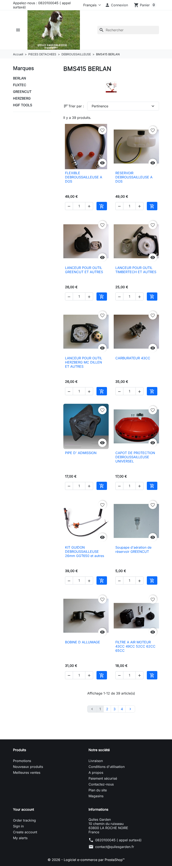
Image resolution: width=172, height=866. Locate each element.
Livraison (96, 761)
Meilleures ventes (26, 772)
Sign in (18, 826)
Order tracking (24, 820)
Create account (25, 832)
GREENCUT (22, 92)
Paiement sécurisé (103, 778)
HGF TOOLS (22, 105)
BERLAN (19, 78)
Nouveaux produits (28, 767)
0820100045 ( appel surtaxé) (118, 840)
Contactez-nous (101, 784)
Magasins (96, 796)
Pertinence (123, 106)
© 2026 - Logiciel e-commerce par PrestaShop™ (86, 860)
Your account (23, 809)
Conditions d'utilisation (107, 767)
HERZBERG (22, 98)
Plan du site (98, 790)
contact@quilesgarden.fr (114, 847)
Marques (23, 68)
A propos (96, 772)
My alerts (20, 838)
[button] (116, 5)
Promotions (22, 761)
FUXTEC (19, 85)
